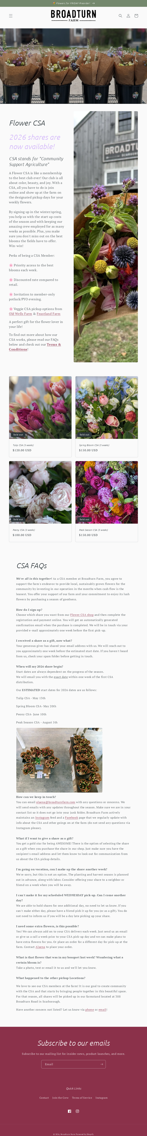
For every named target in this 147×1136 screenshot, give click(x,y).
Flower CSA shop (82, 615)
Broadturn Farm (68, 1134)
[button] (11, 16)
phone (89, 1010)
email (102, 1010)
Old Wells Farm (20, 313)
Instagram (42, 817)
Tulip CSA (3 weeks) (23, 445)
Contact (44, 1097)
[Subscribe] (102, 1064)
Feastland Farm (48, 313)
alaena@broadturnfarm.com (55, 802)
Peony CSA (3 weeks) (24, 529)
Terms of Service (82, 1097)
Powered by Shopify (85, 1134)
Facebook (71, 817)
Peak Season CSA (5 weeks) (93, 529)
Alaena (40, 947)
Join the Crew (60, 1097)
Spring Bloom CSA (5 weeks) (94, 445)
